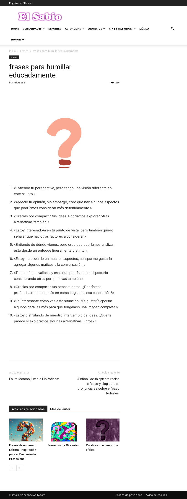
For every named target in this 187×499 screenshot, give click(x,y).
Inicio (12, 51)
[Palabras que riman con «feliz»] (102, 430)
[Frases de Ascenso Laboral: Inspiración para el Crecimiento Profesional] (26, 430)
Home (15, 28)
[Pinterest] (34, 92)
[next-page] (19, 468)
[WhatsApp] (45, 92)
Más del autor (60, 409)
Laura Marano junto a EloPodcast (34, 379)
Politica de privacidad (128, 495)
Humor (16, 39)
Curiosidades (32, 28)
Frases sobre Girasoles (63, 445)
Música (144, 28)
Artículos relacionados (28, 409)
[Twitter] (24, 92)
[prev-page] (12, 468)
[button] (172, 29)
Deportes (54, 28)
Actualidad (73, 28)
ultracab (19, 82)
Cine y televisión (120, 28)
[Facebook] (13, 92)
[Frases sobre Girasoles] (64, 430)
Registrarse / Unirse (20, 3)
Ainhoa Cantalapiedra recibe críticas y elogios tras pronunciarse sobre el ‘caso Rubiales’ (98, 386)
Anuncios (95, 28)
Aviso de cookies (156, 495)
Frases (24, 51)
